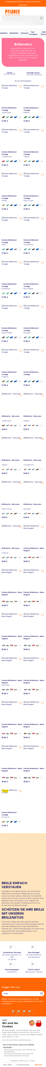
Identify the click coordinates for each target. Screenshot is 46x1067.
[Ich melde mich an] (41, 993)
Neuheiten (14, 33)
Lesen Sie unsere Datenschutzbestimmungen (16, 1040)
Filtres (9, 72)
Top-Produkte (33, 33)
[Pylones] (12, 12)
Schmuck (24, 33)
